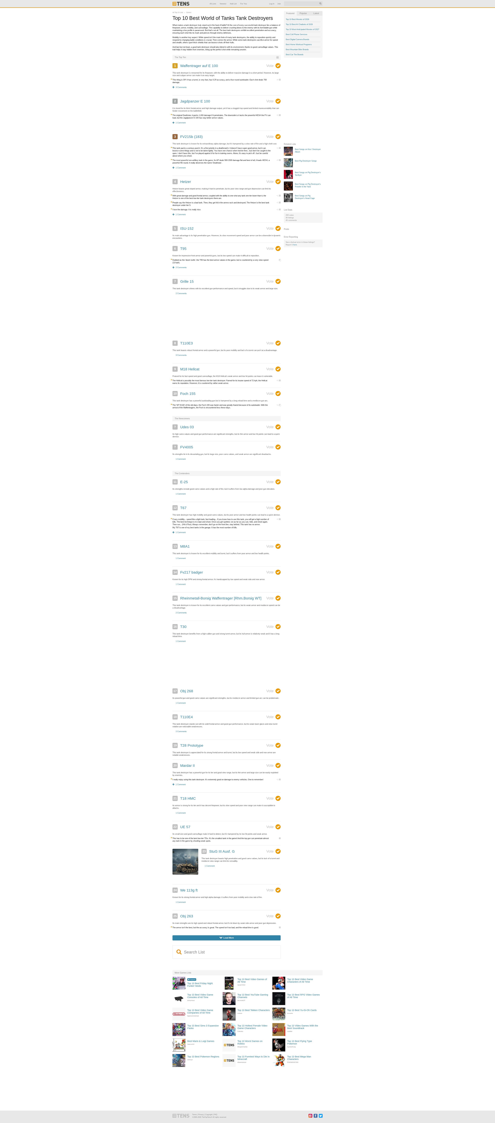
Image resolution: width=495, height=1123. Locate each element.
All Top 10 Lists (177, 12)
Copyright (208, 1115)
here (295, 245)
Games (188, 12)
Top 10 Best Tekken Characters (253, 1010)
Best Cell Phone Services (296, 34)
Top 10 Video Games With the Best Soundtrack (302, 1027)
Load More (227, 938)
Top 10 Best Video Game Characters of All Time (300, 980)
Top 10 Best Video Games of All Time (252, 980)
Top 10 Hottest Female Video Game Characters (252, 1027)
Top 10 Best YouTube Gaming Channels (252, 996)
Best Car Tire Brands (294, 54)
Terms (194, 1115)
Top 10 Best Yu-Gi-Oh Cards (302, 1010)
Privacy (201, 1115)
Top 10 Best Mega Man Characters (299, 1057)
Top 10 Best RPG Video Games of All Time (303, 996)
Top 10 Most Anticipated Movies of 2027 (302, 29)
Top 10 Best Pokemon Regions (203, 1056)
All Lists (212, 4)
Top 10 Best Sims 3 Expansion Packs (203, 1027)
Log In (271, 4)
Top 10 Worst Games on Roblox (249, 1042)
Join (279, 4)
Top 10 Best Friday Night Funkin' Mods (200, 984)
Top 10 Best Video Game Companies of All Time (200, 1011)
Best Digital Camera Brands (297, 39)
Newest (223, 4)
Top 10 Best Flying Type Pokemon (299, 1042)
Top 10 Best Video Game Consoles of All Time (200, 996)
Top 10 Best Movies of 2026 (297, 19)
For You (243, 4)
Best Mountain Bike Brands (297, 49)
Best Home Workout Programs (299, 44)
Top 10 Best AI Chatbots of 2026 (299, 24)
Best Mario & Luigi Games (200, 1041)
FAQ (215, 1115)
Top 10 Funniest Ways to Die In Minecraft (253, 1057)
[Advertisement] (226, 319)
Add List (233, 4)
